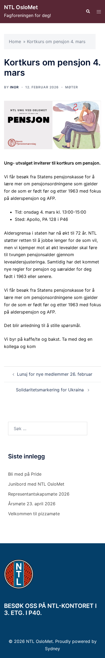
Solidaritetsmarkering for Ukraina (50, 389)
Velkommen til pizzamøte (34, 513)
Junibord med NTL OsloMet (36, 484)
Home (15, 41)
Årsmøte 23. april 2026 (31, 503)
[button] (88, 11)
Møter (71, 87)
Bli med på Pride (24, 474)
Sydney (52, 648)
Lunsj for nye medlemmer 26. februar (54, 374)
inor (14, 87)
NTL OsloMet (21, 7)
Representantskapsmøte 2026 (38, 494)
